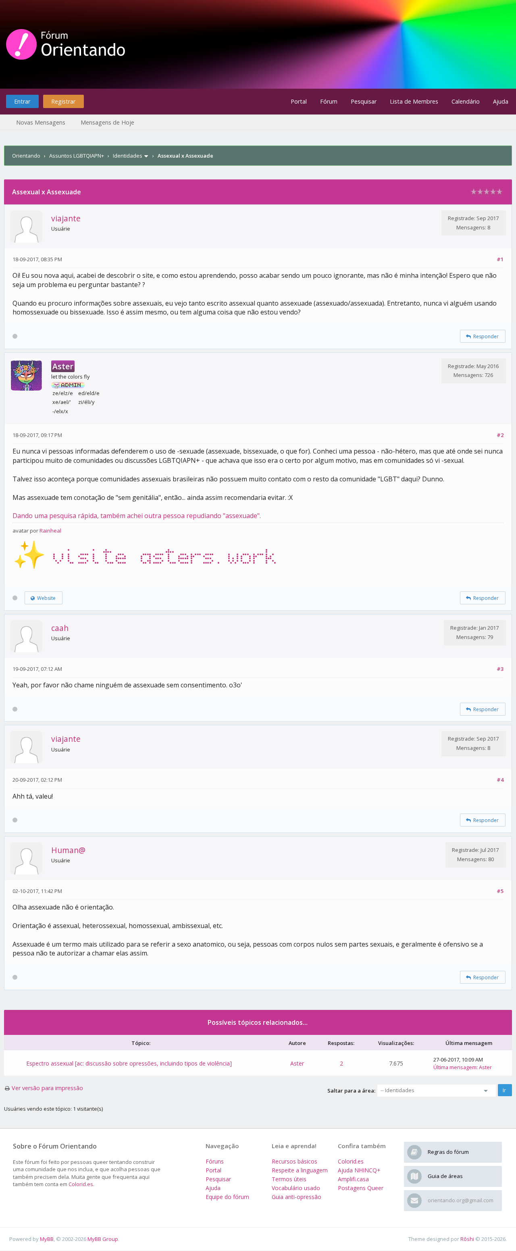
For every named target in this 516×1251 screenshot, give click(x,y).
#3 (500, 668)
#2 (500, 435)
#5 (500, 891)
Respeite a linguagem (300, 1170)
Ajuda (500, 101)
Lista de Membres (414, 101)
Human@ (68, 850)
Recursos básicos (294, 1161)
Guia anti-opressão (296, 1197)
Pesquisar (364, 101)
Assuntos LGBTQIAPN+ (76, 155)
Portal (299, 101)
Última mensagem (454, 1067)
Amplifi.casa (353, 1179)
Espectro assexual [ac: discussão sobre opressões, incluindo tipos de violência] (129, 1063)
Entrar (22, 101)
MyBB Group (102, 1239)
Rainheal (50, 530)
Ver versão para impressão (47, 1088)
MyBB (47, 1239)
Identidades (127, 155)
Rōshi (467, 1239)
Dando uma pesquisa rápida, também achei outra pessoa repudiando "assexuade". (136, 515)
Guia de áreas (445, 1176)
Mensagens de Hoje (107, 122)
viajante (66, 218)
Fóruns (215, 1161)
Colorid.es (81, 1184)
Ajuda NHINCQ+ (359, 1170)
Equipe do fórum (227, 1197)
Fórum (328, 101)
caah (60, 627)
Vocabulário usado (296, 1188)
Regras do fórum (448, 1151)
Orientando (26, 155)
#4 (500, 779)
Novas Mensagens (40, 122)
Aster (297, 1063)
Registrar (63, 101)
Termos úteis (289, 1179)
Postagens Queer (360, 1188)
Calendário (466, 101)
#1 (500, 259)
